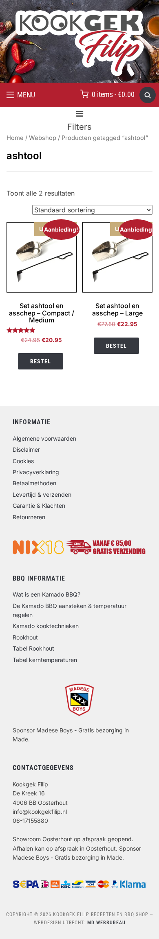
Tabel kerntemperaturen (45, 659)
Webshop (42, 138)
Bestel (40, 361)
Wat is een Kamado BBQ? (46, 594)
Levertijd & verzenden (42, 494)
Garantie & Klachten (39, 505)
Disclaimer (26, 449)
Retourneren (29, 516)
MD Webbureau (106, 922)
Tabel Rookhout (33, 648)
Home (15, 138)
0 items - (113, 94)
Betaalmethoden (34, 483)
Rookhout (25, 637)
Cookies (23, 460)
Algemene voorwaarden (44, 438)
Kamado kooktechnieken (46, 625)
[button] (21, 95)
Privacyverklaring (36, 471)
